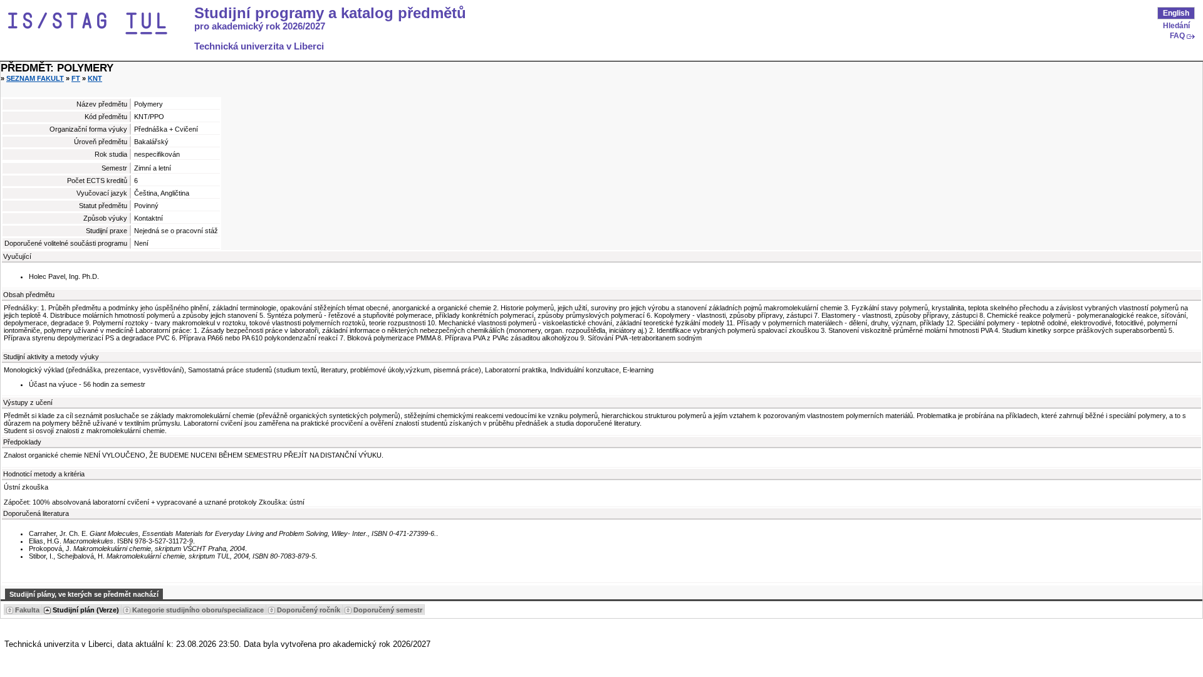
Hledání (1176, 25)
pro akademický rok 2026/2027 (259, 26)
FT (75, 78)
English (1176, 13)
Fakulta (27, 610)
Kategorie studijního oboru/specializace (198, 610)
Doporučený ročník (308, 610)
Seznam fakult (35, 78)
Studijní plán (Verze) (86, 610)
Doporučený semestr (387, 610)
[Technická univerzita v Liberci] (99, 23)
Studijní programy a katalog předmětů (330, 13)
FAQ (1177, 35)
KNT (95, 78)
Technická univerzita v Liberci (259, 46)
